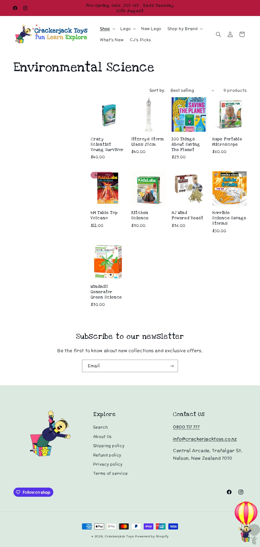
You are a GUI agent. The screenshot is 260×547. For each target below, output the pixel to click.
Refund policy (107, 455)
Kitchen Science (140, 215)
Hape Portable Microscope (227, 141)
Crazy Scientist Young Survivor (107, 144)
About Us (102, 436)
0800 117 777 (186, 427)
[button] (107, 28)
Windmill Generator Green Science (106, 292)
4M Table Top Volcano (104, 215)
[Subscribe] (172, 366)
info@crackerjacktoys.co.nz (205, 439)
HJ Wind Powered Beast (187, 215)
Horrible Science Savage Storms (229, 218)
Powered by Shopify (152, 536)
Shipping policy (108, 445)
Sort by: (157, 90)
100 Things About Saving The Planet (186, 144)
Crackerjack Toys (119, 536)
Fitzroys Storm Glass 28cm (147, 141)
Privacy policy (108, 464)
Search (100, 427)
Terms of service (110, 473)
